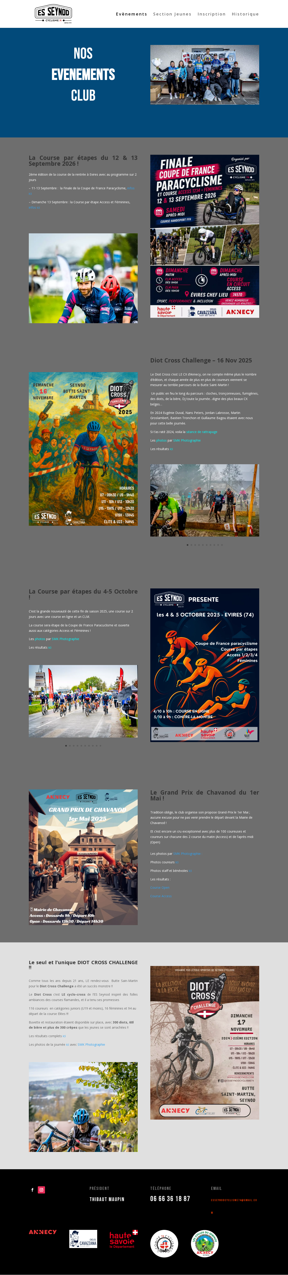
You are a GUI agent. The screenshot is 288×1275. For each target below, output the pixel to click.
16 (91, 1143)
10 (222, 545)
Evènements (131, 14)
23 (117, 1143)
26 (129, 1143)
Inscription (212, 14)
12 (75, 1143)
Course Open (159, 887)
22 (114, 1143)
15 (87, 1143)
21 (110, 1143)
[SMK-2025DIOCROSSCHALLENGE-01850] (204, 535)
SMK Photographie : (187, 853)
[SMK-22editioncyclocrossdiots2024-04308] (204, 103)
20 (106, 1143)
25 (125, 1143)
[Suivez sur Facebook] (32, 1189)
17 (94, 1143)
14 (83, 1143)
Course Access (161, 896)
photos (161, 440)
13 (79, 1143)
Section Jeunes (172, 14)
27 (133, 1143)
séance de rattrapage (201, 432)
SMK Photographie (187, 440)
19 (102, 1143)
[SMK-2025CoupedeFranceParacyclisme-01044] (83, 736)
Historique (245, 14)
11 (71, 1143)
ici (177, 862)
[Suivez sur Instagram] (41, 1189)
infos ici (34, 207)
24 (121, 1143)
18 (98, 1143)
